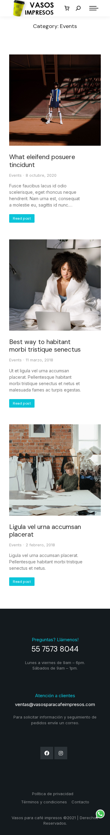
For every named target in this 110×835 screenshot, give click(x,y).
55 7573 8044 (55, 649)
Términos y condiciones (44, 801)
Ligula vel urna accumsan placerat (45, 531)
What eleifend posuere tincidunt (42, 161)
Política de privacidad (52, 793)
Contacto (80, 801)
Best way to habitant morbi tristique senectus (45, 346)
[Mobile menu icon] (94, 8)
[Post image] (55, 100)
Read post (22, 218)
